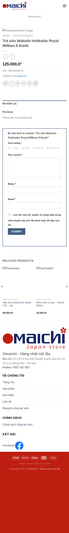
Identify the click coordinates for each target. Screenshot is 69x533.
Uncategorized (23, 35)
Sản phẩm (9, 388)
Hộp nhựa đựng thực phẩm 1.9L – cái (17, 304)
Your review (15, 154)
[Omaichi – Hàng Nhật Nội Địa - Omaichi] (28, 6)
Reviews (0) (9, 103)
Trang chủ (8, 382)
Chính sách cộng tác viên (17, 424)
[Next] (66, 293)
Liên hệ (7, 401)
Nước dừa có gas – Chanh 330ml (50, 304)
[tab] (34, 103)
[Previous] (2, 293)
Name (12, 183)
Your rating (15, 143)
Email (12, 199)
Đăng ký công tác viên (16, 408)
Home (6, 35)
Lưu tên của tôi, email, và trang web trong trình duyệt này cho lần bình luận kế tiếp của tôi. (34, 219)
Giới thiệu (8, 395)
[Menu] (64, 6)
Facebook (9, 445)
